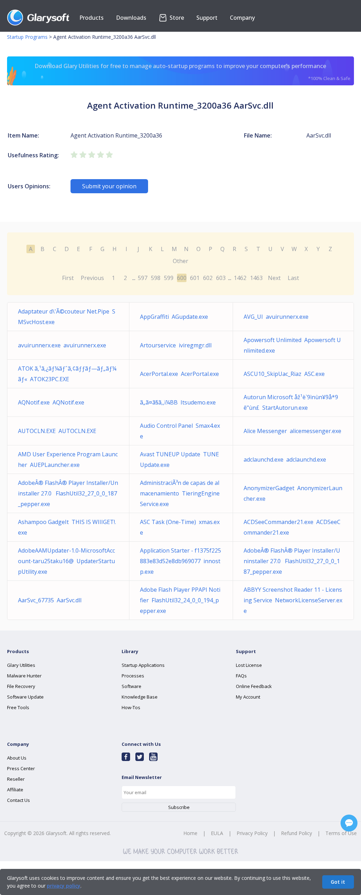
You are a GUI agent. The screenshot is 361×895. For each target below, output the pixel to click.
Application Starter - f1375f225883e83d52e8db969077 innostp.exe (180, 561)
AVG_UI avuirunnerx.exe (276, 317)
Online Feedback (254, 686)
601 (195, 278)
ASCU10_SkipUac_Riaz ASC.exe (284, 374)
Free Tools (18, 707)
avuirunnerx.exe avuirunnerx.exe (62, 345)
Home (190, 833)
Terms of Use (341, 833)
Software (131, 686)
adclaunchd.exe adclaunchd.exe (285, 459)
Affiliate (15, 789)
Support (207, 18)
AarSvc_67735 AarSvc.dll (49, 600)
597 (142, 278)
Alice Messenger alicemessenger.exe (292, 431)
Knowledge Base (140, 697)
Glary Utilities (21, 665)
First (68, 278)
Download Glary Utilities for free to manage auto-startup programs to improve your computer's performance (192, 71)
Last (293, 278)
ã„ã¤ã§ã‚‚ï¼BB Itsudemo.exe (178, 402)
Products (91, 18)
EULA (217, 833)
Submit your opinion (109, 186)
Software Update (25, 697)
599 (168, 278)
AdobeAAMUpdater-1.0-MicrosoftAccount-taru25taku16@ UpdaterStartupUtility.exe (66, 561)
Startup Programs (27, 37)
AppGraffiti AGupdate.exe (174, 317)
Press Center (21, 768)
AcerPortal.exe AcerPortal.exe (179, 374)
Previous (92, 278)
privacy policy (63, 885)
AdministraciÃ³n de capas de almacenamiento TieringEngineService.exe (180, 493)
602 (208, 278)
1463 (256, 278)
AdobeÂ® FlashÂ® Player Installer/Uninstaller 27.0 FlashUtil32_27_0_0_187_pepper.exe (68, 493)
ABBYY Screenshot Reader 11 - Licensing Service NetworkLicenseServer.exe (293, 600)
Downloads (131, 18)
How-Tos (131, 707)
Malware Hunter (24, 675)
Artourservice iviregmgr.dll (176, 345)
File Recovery (21, 686)
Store (176, 18)
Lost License (249, 665)
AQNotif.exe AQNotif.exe (51, 402)
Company (242, 18)
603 (221, 278)
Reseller (16, 779)
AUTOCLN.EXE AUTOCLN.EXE (57, 431)
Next (274, 278)
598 (155, 278)
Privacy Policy (252, 833)
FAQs (241, 675)
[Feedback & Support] (349, 823)
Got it (338, 881)
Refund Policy (296, 833)
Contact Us (18, 800)
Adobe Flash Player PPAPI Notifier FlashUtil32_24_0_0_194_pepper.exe (180, 600)
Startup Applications (143, 665)
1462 (240, 278)
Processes (133, 675)
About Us (16, 758)
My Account (248, 697)
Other (180, 261)
